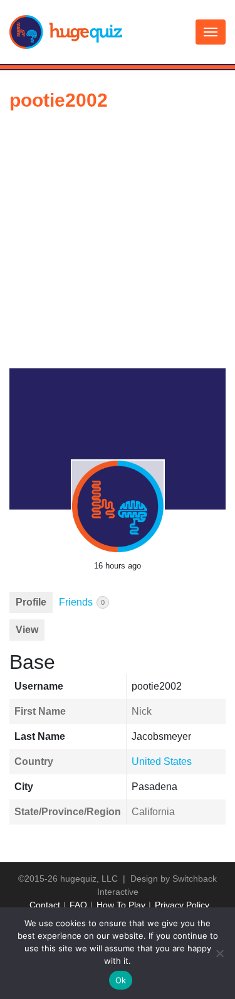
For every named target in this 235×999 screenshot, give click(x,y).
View (27, 629)
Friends (82, 602)
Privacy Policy (182, 905)
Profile (31, 602)
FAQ (78, 905)
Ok (121, 980)
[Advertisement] (117, 244)
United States (162, 761)
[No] (219, 953)
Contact (44, 905)
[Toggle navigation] (211, 32)
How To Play (121, 905)
